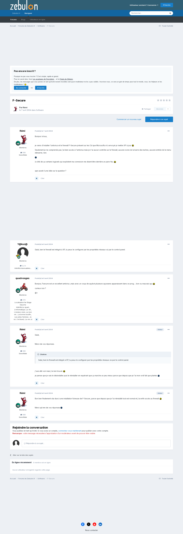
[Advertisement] (55, 48)
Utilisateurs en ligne (37, 20)
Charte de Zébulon (66, 79)
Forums (13, 20)
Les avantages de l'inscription (43, 79)
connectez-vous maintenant (69, 431)
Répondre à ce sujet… (35, 443)
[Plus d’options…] (168, 131)
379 (24, 300)
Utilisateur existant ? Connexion (143, 5)
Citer (42, 178)
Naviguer (28, 13)
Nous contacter (91, 530)
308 (24, 153)
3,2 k (24, 266)
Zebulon (15, 13)
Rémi (25, 107)
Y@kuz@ (22, 244)
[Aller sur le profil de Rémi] (15, 109)
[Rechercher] (170, 13)
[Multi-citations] (36, 178)
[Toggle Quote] (38, 354)
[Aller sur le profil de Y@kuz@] (23, 252)
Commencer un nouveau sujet (129, 119)
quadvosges (22, 278)
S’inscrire (166, 5)
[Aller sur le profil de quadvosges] (23, 287)
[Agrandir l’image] (133, 145)
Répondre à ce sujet (159, 119)
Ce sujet (161, 13)
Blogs (23, 20)
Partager (147, 109)
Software (40, 110)
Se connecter (21, 88)
